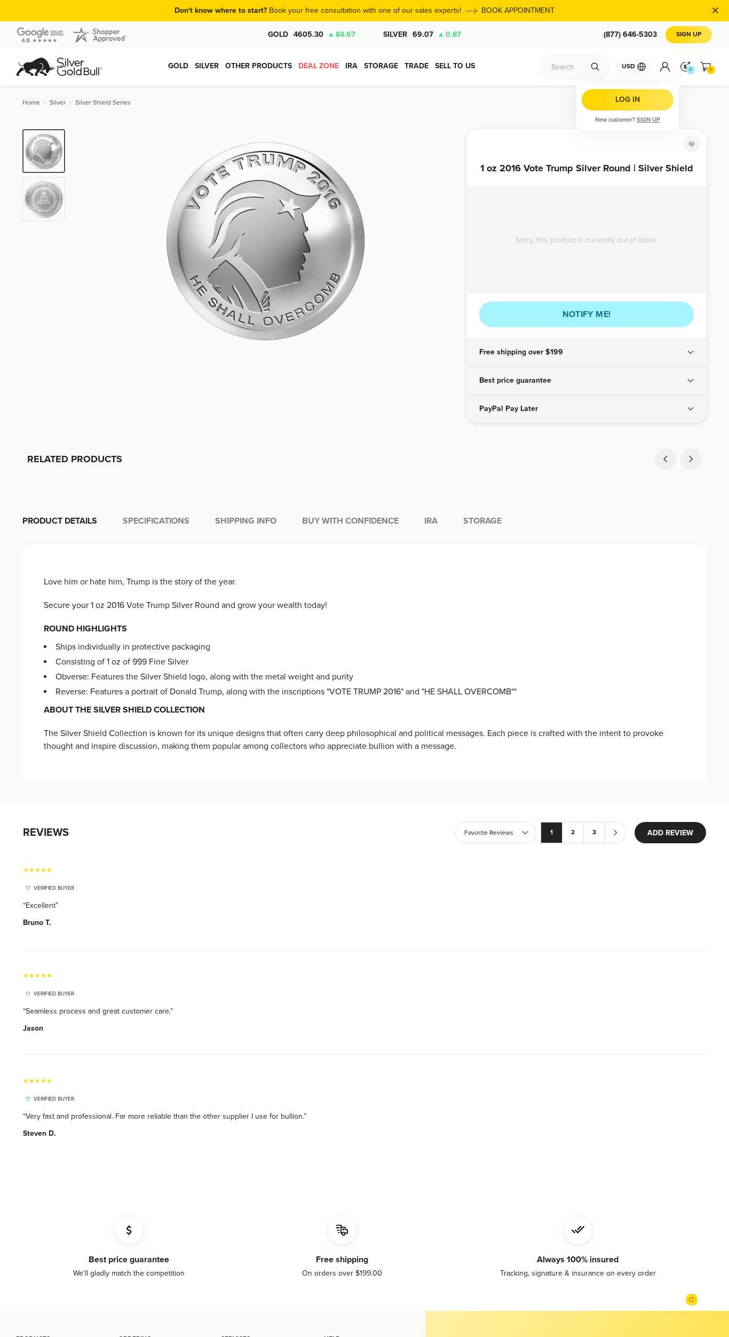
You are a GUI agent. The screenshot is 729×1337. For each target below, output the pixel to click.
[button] (586, 352)
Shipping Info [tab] (245, 521)
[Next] (441, 241)
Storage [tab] (482, 521)
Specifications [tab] (156, 521)
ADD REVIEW (670, 832)
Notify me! (586, 314)
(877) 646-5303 (630, 34)
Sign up (648, 119)
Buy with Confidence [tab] (350, 521)
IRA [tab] (431, 521)
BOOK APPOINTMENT (517, 10)
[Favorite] (691, 144)
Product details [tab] (59, 521)
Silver (422, 34)
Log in (627, 99)
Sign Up (688, 34)
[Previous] (89, 241)
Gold (311, 34)
